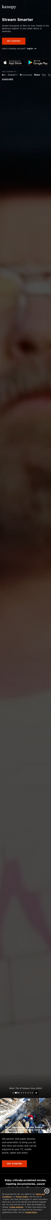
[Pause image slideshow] (36, 1093)
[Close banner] (47, 1191)
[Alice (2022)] (23, 1092)
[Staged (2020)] (25, 1092)
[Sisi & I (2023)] (32, 1092)
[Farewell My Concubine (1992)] (30, 1092)
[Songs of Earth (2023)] (21, 1092)
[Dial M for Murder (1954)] (28, 1092)
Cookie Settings (16, 1207)
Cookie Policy (31, 1212)
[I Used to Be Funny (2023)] (13, 1092)
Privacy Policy (22, 1197)
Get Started (13, 41)
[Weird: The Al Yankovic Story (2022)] (17, 1092)
